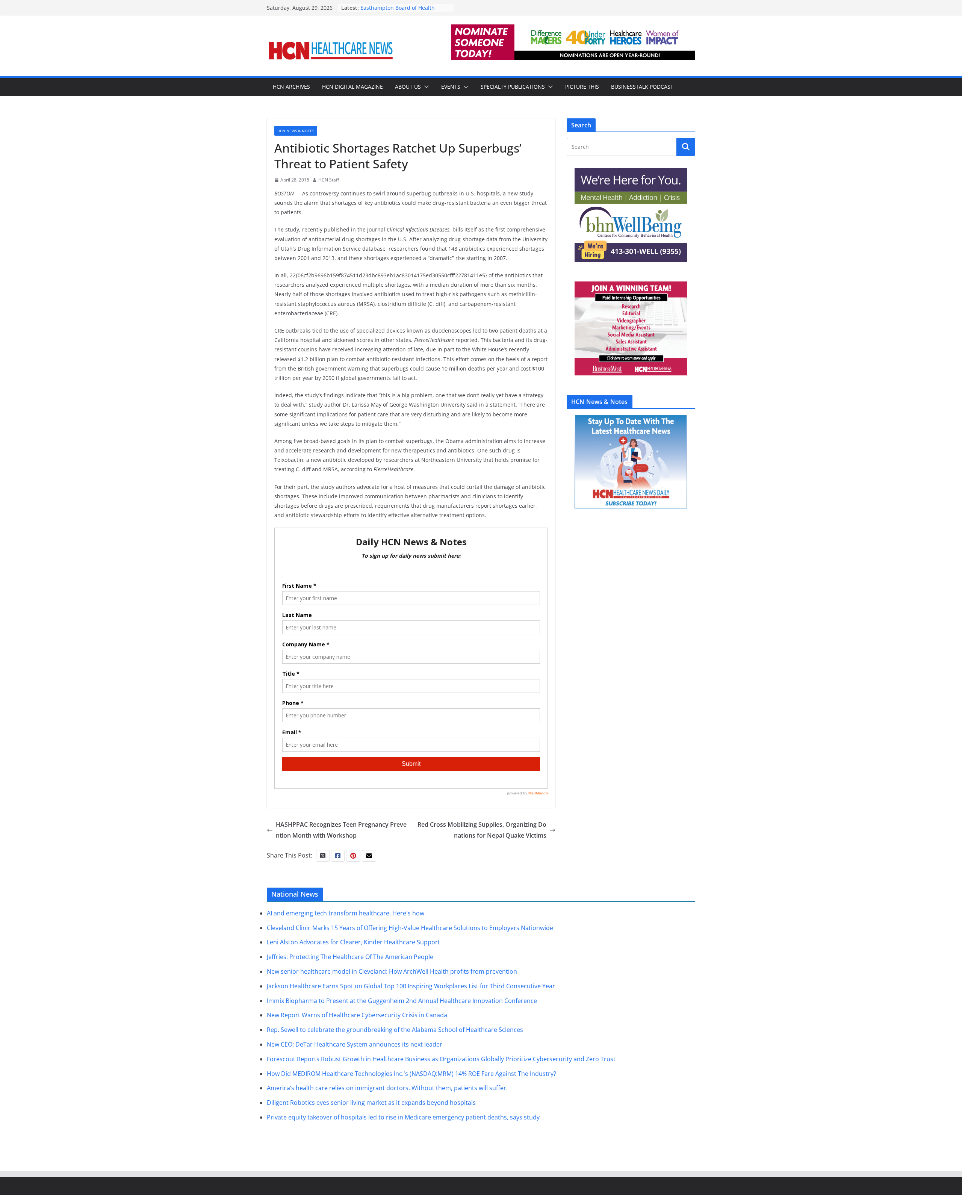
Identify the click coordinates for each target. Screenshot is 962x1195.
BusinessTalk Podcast (642, 86)
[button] (425, 87)
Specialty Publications (513, 86)
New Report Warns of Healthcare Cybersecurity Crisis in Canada (357, 1015)
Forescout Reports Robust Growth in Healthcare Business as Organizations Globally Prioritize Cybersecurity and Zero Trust (441, 1059)
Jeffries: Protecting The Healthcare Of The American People (350, 957)
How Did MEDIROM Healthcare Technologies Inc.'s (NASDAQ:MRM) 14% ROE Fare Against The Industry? (411, 1073)
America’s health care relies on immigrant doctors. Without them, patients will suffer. (387, 1088)
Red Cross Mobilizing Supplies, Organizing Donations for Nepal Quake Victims (481, 830)
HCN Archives (291, 86)
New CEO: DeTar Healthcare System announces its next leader (354, 1044)
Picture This (582, 86)
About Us (408, 86)
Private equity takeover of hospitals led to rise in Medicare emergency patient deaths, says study (403, 1117)
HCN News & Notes (295, 130)
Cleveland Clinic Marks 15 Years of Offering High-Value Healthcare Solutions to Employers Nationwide (410, 928)
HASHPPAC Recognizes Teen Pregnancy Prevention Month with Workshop (341, 830)
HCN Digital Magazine (352, 86)
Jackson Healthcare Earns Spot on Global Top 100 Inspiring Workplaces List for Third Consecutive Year (411, 986)
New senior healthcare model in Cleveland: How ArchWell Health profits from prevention (392, 971)
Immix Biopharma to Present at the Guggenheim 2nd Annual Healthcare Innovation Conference (402, 1001)
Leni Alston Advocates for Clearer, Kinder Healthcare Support (353, 942)
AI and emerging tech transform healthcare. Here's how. (346, 913)
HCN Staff (328, 180)
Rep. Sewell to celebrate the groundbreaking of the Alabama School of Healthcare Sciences (395, 1030)
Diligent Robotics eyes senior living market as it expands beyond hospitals (371, 1102)
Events (450, 86)
